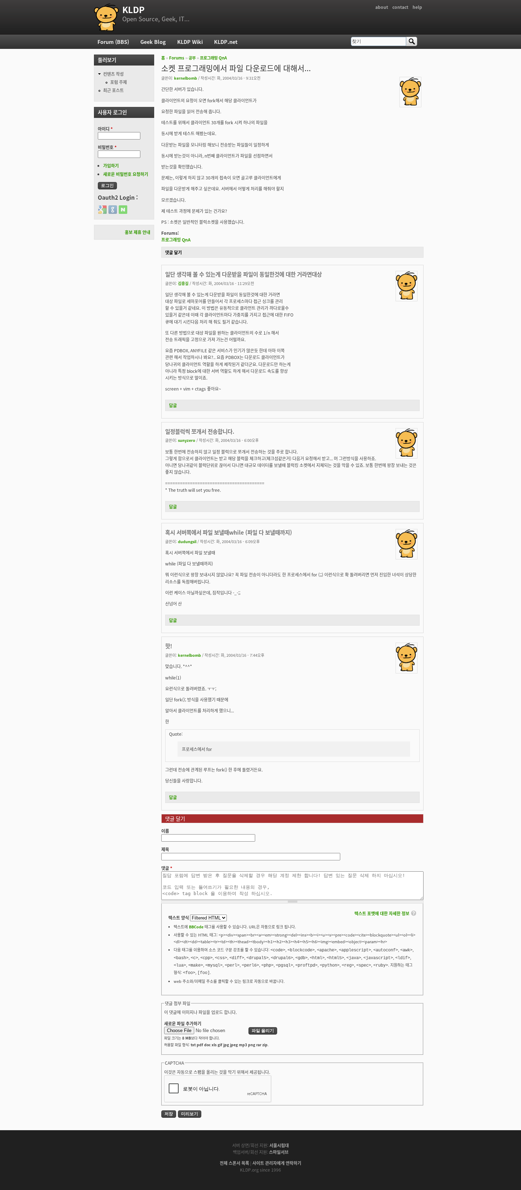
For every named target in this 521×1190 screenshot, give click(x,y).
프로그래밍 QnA (213, 58)
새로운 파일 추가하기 (182, 1023)
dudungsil (187, 541)
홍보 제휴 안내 (137, 232)
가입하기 (111, 166)
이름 (165, 831)
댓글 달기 (173, 252)
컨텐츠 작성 (113, 74)
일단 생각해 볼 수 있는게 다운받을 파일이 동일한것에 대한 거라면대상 (243, 274)
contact (400, 7)
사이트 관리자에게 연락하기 (276, 1163)
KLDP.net (225, 41)
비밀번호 (107, 147)
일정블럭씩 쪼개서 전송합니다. (199, 431)
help (417, 7)
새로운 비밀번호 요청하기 (125, 174)
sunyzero (186, 440)
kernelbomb (185, 78)
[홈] (106, 17)
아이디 (105, 129)
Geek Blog (153, 41)
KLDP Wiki (190, 41)
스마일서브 (278, 1152)
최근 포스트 (113, 90)
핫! (168, 646)
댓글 (166, 868)
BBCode (196, 926)
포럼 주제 (118, 82)
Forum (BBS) (113, 41)
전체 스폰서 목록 (234, 1163)
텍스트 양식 (179, 918)
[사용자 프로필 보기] (410, 104)
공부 (192, 58)
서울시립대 (279, 1145)
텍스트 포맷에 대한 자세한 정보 (381, 913)
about (381, 7)
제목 (165, 849)
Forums (176, 58)
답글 (173, 405)
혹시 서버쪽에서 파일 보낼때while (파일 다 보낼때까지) (228, 532)
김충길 (183, 283)
